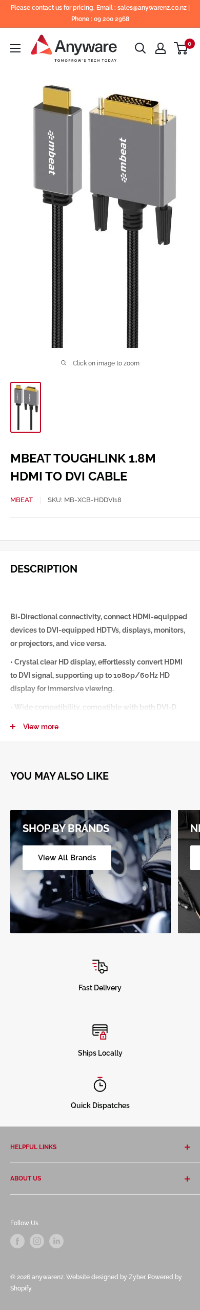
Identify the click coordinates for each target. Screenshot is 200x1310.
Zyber (137, 1277)
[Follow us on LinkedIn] (56, 1241)
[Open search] (140, 48)
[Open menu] (15, 48)
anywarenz (48, 1277)
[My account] (160, 48)
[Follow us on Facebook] (17, 1241)
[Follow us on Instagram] (37, 1241)
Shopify (20, 1288)
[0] (181, 48)
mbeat (21, 500)
